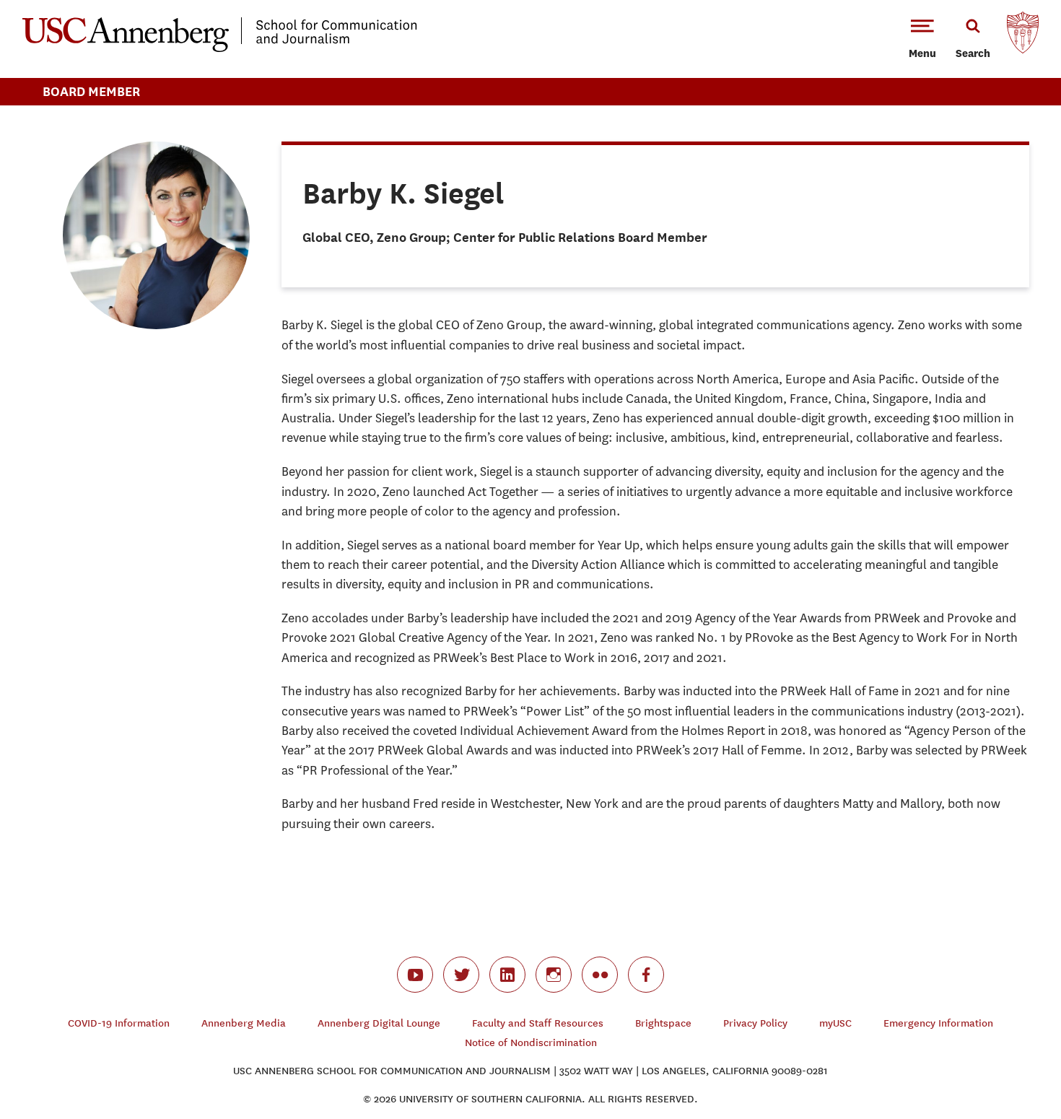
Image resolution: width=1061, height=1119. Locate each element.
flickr (600, 975)
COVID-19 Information (119, 1023)
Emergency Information (938, 1023)
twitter (461, 975)
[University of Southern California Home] (1023, 36)
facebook (646, 975)
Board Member (91, 91)
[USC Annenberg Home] (219, 49)
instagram (554, 975)
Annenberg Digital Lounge (379, 1023)
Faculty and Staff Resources (537, 1023)
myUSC (835, 1023)
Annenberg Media (243, 1023)
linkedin (507, 975)
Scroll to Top (999, 1057)
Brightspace (663, 1023)
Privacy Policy (755, 1023)
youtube (415, 975)
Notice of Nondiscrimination (531, 1043)
